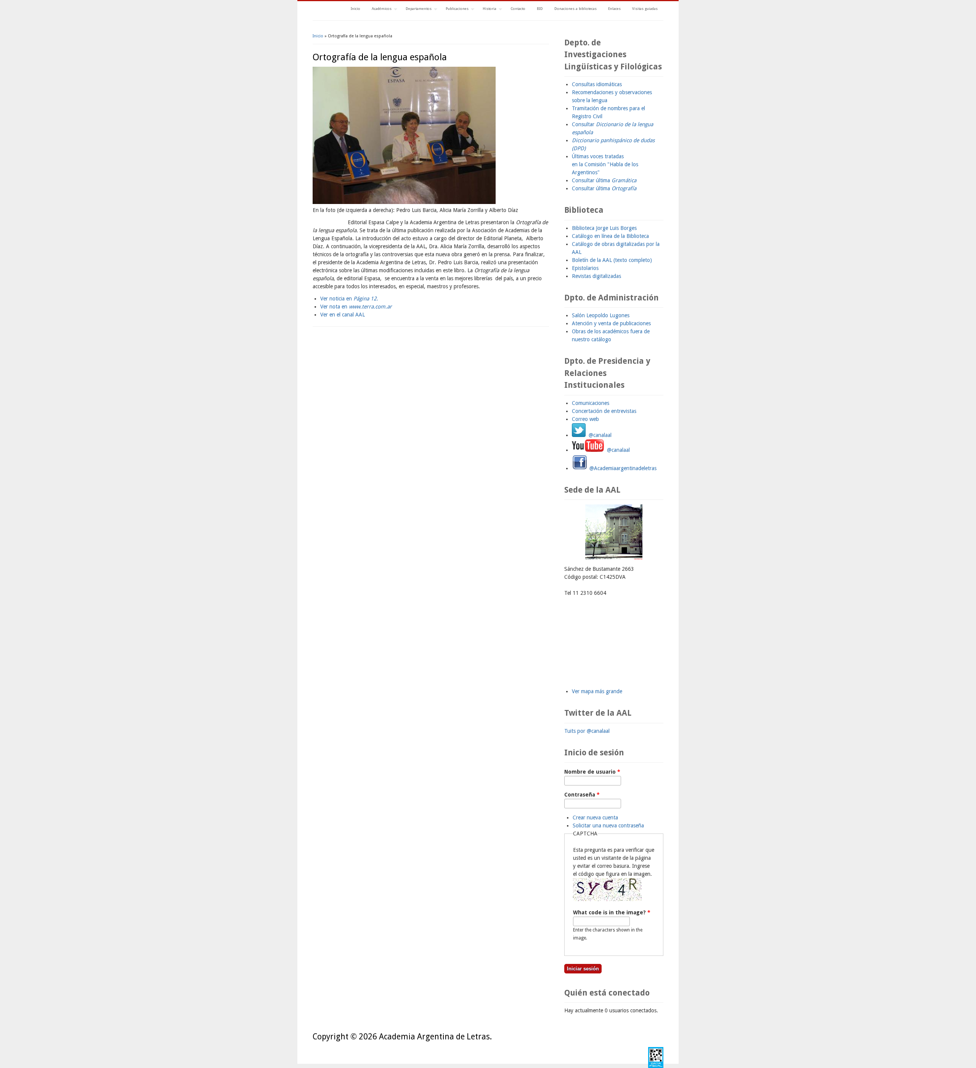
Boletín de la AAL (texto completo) (612, 260)
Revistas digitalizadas (596, 276)
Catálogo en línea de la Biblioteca (610, 236)
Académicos (379, 9)
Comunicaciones (590, 403)
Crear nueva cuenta (595, 817)
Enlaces (614, 8)
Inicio (355, 8)
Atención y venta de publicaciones (611, 323)
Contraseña (582, 795)
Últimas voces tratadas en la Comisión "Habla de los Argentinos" (605, 164)
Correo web (585, 419)
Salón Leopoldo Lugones (600, 315)
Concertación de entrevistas (604, 411)
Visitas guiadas (645, 8)
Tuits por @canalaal (587, 731)
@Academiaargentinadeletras (622, 468)
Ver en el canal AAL (342, 315)
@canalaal (599, 435)
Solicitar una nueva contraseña (608, 825)
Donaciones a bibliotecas (575, 8)
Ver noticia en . (349, 299)
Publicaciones (454, 9)
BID (540, 8)
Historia (486, 9)
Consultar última (604, 180)
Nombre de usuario (592, 772)
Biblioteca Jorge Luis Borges (604, 228)
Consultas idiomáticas (597, 84)
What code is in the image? (611, 912)
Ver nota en (356, 307)
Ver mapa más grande (597, 691)
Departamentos (416, 9)
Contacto (517, 8)
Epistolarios (585, 268)
